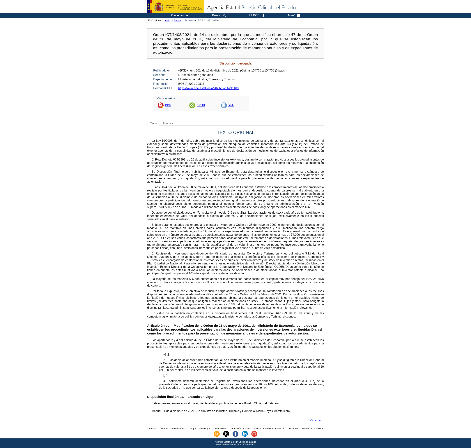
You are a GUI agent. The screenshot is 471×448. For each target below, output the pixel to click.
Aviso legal (204, 428)
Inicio (167, 20)
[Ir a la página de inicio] (251, 7)
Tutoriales (294, 428)
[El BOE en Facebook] (235, 436)
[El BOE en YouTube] (254, 436)
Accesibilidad (220, 428)
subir (317, 420)
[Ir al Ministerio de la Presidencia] (175, 6)
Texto (153, 123)
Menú (291, 15)
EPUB (201, 105)
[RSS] (217, 436)
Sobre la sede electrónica (173, 428)
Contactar (152, 428)
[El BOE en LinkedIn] (245, 436)
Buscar (177, 20)
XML (231, 105)
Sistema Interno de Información (269, 428)
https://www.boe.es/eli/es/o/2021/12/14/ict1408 (208, 88)
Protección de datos (241, 428)
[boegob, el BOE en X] (226, 436)
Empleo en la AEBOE (312, 428)
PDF (168, 105)
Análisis (168, 123)
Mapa (193, 428)
